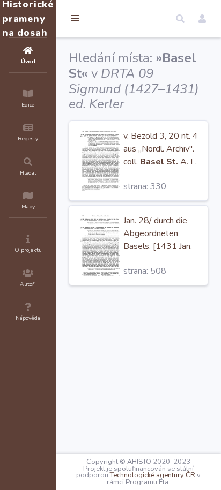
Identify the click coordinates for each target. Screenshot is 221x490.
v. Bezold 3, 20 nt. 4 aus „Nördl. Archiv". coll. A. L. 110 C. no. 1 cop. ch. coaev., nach (160, 161)
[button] (180, 18)
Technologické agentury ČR (152, 475)
